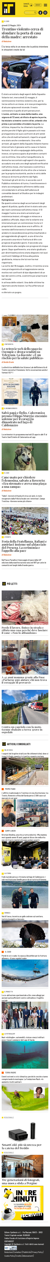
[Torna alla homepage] (7, 7)
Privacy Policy (37, 1252)
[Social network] (40, 12)
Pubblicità (27, 1252)
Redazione (8, 1252)
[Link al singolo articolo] (25, 328)
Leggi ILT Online (26, 5)
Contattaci (18, 1252)
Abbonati (38, 5)
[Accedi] (31, 5)
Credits (19, 1255)
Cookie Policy (9, 1255)
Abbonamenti (28, 1255)
